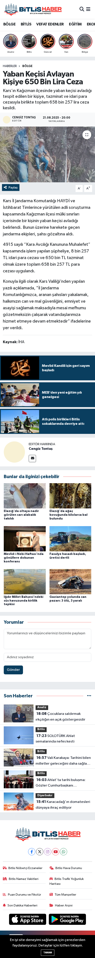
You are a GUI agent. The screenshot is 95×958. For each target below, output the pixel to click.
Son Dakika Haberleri (22, 905)
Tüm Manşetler (65, 894)
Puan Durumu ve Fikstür (24, 894)
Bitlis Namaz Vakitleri (23, 879)
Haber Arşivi (63, 905)
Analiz (41, 707)
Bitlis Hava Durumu (68, 868)
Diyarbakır (45, 795)
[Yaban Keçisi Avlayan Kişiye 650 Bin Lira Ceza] (47, 154)
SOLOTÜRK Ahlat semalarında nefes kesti (55, 739)
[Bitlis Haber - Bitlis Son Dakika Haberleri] (33, 9)
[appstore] (28, 920)
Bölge (27, 66)
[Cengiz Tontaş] (14, 452)
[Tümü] (89, 696)
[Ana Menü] (88, 9)
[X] (39, 851)
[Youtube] (55, 851)
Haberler (10, 66)
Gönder (13, 670)
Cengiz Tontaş (41, 448)
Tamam (47, 952)
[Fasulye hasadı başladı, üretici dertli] (70, 539)
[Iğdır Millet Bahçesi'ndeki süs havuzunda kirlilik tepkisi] (25, 581)
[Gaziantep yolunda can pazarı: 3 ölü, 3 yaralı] (70, 581)
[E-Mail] (32, 458)
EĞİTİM (75, 24)
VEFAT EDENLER (50, 24)
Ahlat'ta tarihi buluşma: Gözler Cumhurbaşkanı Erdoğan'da (61, 783)
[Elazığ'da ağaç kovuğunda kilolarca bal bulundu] (70, 496)
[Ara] (82, 9)
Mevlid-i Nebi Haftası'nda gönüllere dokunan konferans (24, 557)
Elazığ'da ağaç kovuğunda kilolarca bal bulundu (68, 515)
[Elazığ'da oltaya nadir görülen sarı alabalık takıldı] (25, 496)
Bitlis (41, 729)
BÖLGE (9, 24)
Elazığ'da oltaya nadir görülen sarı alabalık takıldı (21, 515)
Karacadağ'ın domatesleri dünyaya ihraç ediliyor (63, 805)
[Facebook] (31, 851)
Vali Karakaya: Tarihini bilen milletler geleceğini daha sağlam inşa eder (63, 761)
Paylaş (13, 187)
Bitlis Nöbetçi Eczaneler (25, 868)
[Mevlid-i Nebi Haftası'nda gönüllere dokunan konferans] (25, 539)
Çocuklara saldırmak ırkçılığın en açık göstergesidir (60, 716)
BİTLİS (26, 24)
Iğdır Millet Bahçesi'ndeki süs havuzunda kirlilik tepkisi (23, 600)
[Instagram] (47, 851)
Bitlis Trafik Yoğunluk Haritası (66, 881)
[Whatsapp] (63, 851)
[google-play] (67, 920)
